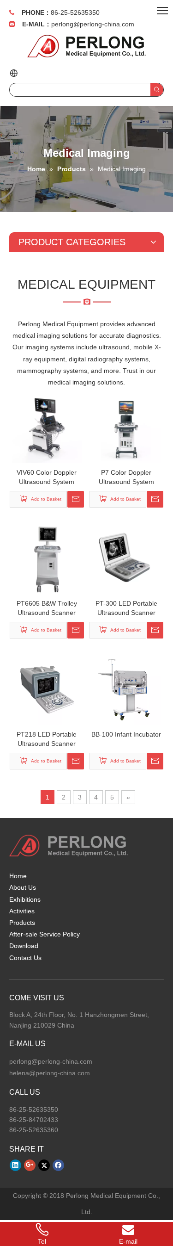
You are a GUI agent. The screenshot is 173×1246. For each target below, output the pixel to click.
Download (23, 945)
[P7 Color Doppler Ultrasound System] (126, 427)
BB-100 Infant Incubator (126, 734)
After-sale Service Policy (44, 934)
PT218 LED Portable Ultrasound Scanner (47, 739)
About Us (22, 887)
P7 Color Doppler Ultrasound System (126, 477)
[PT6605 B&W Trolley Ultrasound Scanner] (47, 558)
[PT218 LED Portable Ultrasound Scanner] (47, 689)
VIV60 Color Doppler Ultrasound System (47, 477)
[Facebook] (58, 1165)
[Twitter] (44, 1165)
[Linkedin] (15, 1165)
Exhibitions (25, 899)
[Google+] (30, 1165)
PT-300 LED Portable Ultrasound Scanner (126, 608)
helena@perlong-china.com (49, 1073)
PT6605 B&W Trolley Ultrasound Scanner (47, 608)
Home (18, 876)
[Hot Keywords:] (156, 89)
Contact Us (25, 957)
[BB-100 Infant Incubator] (126, 689)
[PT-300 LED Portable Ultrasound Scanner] (126, 558)
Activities (22, 911)
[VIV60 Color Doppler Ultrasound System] (47, 427)
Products (22, 922)
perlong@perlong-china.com (92, 24)
